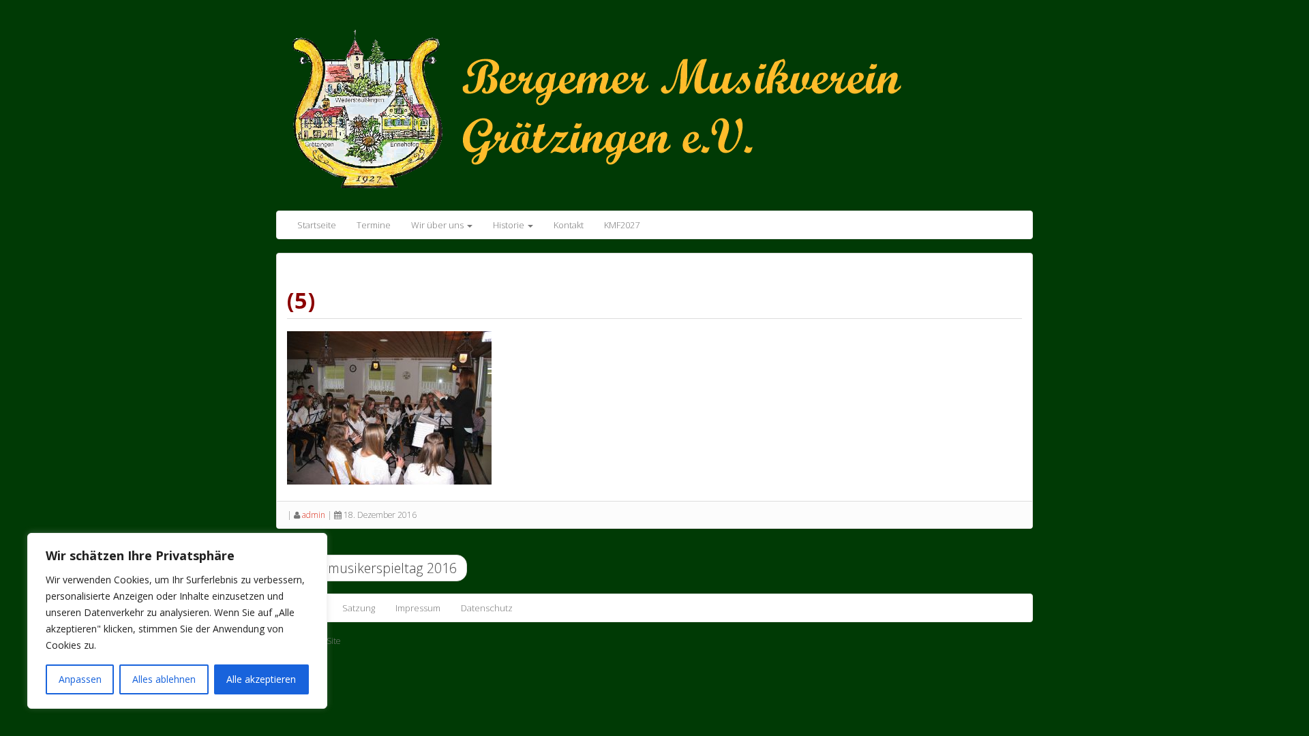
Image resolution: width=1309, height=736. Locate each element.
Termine (374, 225)
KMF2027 (622, 225)
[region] (177, 621)
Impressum (417, 608)
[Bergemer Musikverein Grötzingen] (617, 108)
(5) (301, 300)
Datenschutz (487, 608)
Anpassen (80, 679)
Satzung (358, 608)
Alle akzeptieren (261, 679)
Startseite (316, 225)
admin (313, 515)
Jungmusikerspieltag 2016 (377, 568)
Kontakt (569, 225)
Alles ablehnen (164, 679)
